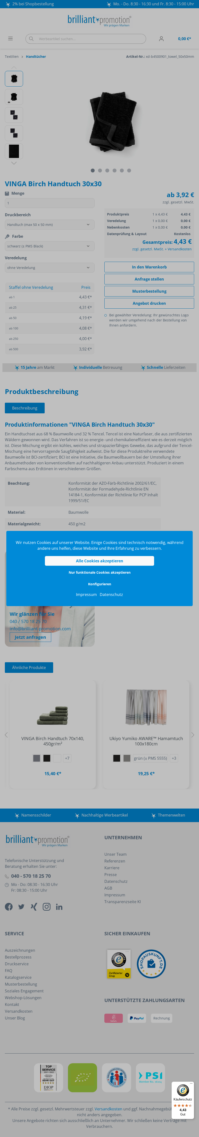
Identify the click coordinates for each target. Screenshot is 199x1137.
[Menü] (191, 1084)
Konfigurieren (99, 584)
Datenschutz (111, 594)
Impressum (86, 594)
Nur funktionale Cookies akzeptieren (100, 572)
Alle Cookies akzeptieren (99, 561)
